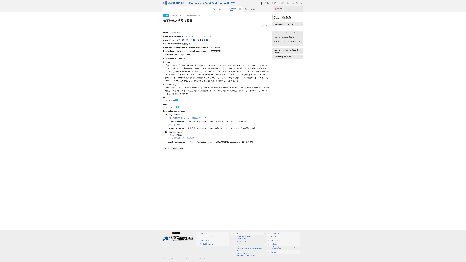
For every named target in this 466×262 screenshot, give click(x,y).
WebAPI (239, 246)
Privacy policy (275, 240)
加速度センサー (174, 125)
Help (268, 3)
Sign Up (299, 3)
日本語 (274, 3)
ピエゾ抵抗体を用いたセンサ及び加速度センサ (187, 118)
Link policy (274, 237)
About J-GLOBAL (205, 233)
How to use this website (244, 236)
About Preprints (242, 253)
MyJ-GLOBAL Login (206, 244)
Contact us (274, 244)
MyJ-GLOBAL (241, 244)
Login (292, 3)
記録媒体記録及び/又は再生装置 (181, 138)
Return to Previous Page (173, 148)
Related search (242, 241)
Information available (206, 237)
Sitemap (273, 252)
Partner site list (204, 240)
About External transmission (246, 255)
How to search (241, 239)
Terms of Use (274, 233)
